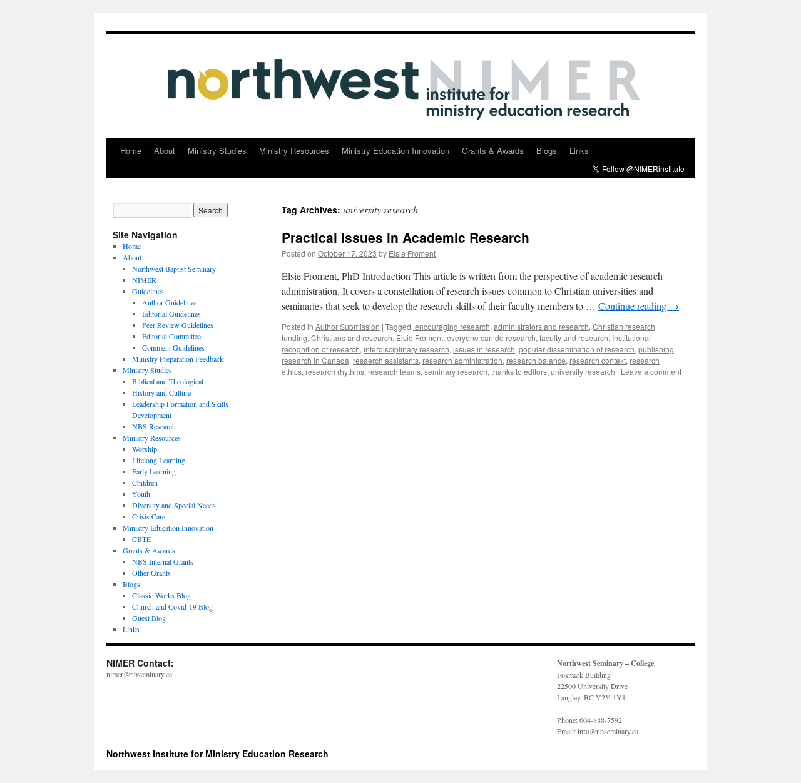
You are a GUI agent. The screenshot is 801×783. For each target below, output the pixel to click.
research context (597, 360)
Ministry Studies (217, 150)
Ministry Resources (294, 150)
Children (145, 483)
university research (583, 371)
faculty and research (573, 337)
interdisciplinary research (406, 349)
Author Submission (347, 326)
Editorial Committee (171, 336)
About (164, 150)
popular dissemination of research (577, 349)
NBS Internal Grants (162, 561)
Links (579, 150)
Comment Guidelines (173, 347)
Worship (144, 449)
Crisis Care (148, 516)
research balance (536, 360)
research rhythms (334, 371)
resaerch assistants (386, 360)
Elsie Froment (412, 253)
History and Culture (161, 392)
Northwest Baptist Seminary (174, 269)
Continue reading (638, 305)
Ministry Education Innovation (395, 150)
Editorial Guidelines (171, 314)
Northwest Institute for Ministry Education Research (217, 753)
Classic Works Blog (161, 595)
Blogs (546, 150)
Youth (141, 494)
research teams (394, 371)
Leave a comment (651, 371)
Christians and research (351, 337)
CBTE (141, 539)
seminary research (455, 371)
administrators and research (541, 326)
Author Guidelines (169, 302)
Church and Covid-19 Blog (172, 606)
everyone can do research (491, 337)
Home (130, 150)
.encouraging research (451, 326)
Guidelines (148, 291)
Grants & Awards (493, 150)
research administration (462, 360)
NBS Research (154, 426)
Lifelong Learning (158, 460)
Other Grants (151, 573)
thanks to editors (519, 371)
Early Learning (154, 471)
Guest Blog (149, 618)
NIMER (144, 280)
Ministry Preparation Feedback (177, 359)
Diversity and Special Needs (174, 505)
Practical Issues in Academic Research (405, 237)
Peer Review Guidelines (177, 325)
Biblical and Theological (167, 381)
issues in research (484, 349)
